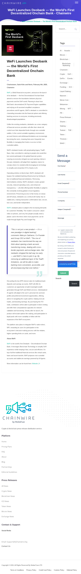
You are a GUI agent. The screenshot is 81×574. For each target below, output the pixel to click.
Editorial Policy (72, 570)
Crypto (62, 74)
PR (61, 113)
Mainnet (63, 96)
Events (70, 78)
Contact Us (6, 546)
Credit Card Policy (45, 570)
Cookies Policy (59, 570)
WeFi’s (9, 208)
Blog (3, 462)
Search (58, 278)
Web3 (62, 143)
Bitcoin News (7, 511)
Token (62, 134)
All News (5, 486)
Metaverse (64, 104)
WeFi (8, 92)
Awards (67, 51)
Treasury (63, 139)
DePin (62, 78)
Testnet (62, 130)
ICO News (5, 501)
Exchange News (8, 516)
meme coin (64, 100)
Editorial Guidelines (9, 472)
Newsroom (16, 21)
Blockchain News (8, 496)
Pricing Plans (7, 447)
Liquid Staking (65, 91)
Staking (63, 126)
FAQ (3, 452)
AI (60, 51)
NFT (69, 109)
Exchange (64, 83)
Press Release (65, 117)
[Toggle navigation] (76, 2)
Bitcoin (62, 55)
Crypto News (7, 491)
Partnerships (7, 467)
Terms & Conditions (17, 570)
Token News (6, 506)
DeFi (69, 74)
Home (7, 21)
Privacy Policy (31, 570)
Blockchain (64, 59)
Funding (63, 87)
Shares (62, 122)
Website (35, 363)
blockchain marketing (66, 64)
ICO (70, 87)
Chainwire (64, 70)
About (4, 457)
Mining (62, 109)
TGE (70, 130)
